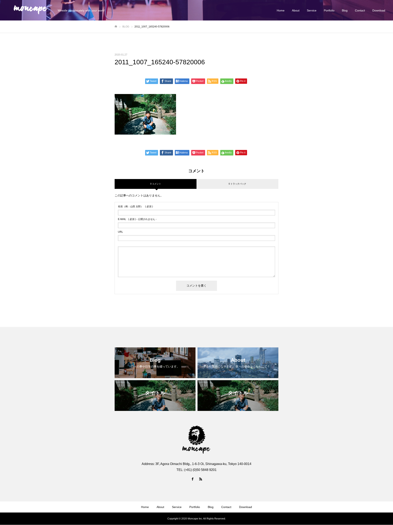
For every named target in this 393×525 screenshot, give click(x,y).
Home (281, 10)
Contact (360, 10)
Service (311, 10)
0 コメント (155, 184)
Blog (345, 10)
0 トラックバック (237, 184)
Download (378, 10)
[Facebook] (192, 479)
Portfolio (329, 10)
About (295, 10)
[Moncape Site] (30, 10)
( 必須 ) (135, 206)
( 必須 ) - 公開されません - (137, 219)
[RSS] (201, 479)
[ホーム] (116, 26)
